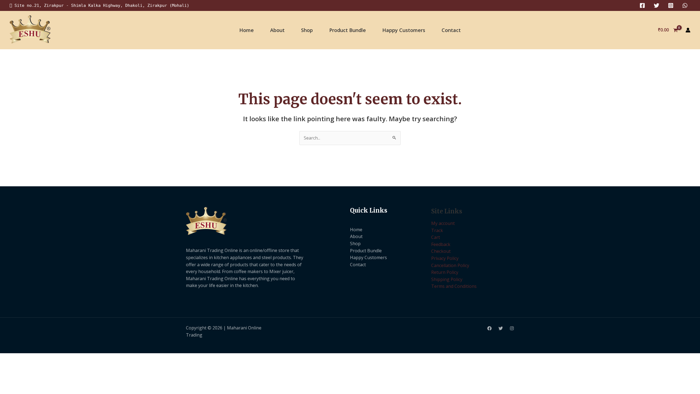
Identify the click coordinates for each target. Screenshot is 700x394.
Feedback (440, 244)
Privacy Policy (445, 258)
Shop (307, 30)
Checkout (441, 251)
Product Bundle (347, 30)
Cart (435, 237)
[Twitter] (656, 5)
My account (443, 223)
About (277, 30)
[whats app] (684, 5)
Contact (451, 30)
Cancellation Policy (450, 265)
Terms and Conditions (454, 286)
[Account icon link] (688, 30)
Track (437, 230)
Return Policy (444, 272)
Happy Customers (403, 30)
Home (246, 30)
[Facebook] (642, 5)
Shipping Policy (446, 279)
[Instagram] (670, 5)
